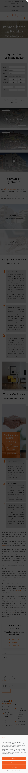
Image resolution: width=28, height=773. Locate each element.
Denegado (14, 762)
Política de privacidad (15, 770)
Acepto (14, 758)
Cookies (8, 770)
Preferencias (14, 767)
